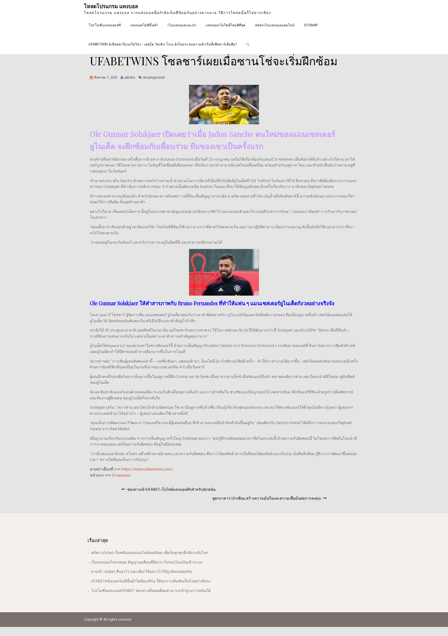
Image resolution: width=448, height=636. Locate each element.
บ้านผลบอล (121, 475)
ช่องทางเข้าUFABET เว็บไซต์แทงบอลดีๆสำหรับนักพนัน (171, 489)
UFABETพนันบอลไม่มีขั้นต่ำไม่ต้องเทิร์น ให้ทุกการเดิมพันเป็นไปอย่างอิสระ (151, 581)
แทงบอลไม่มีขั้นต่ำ (144, 25)
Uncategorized (153, 77)
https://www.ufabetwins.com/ (147, 469)
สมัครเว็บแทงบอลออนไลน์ (275, 25)
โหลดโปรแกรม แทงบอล (111, 6)
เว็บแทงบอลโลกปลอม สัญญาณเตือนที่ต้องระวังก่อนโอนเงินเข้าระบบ (146, 562)
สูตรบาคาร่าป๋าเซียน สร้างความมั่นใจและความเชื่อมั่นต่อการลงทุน (266, 498)
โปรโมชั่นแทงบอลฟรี (105, 25)
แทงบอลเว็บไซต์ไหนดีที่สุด (226, 25)
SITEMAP (311, 25)
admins (129, 77)
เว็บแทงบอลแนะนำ (182, 25)
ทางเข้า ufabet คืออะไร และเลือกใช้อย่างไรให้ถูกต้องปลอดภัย (141, 571)
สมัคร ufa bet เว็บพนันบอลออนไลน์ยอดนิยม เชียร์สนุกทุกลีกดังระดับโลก (149, 552)
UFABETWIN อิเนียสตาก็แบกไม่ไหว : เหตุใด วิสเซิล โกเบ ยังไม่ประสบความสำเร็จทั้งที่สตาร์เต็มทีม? (163, 44)
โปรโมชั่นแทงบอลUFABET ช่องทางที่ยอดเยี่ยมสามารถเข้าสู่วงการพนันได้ (150, 590)
